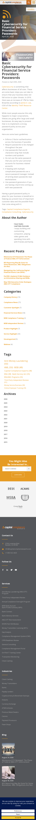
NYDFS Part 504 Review (10, 624)
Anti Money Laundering (16, 362)
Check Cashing (7, 661)
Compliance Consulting (11, 212)
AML (8, 367)
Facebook (3, 570)
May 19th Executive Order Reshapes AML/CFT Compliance (17, 283)
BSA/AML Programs (13, 377)
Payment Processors (9, 720)
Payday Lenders (7, 692)
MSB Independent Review (13, 323)
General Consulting (9, 644)
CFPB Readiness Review (10, 640)
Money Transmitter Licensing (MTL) (15, 628)
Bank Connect (7, 612)
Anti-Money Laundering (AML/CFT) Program (14, 593)
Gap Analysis (6, 632)
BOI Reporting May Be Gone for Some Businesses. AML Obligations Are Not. (17, 265)
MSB (18, 367)
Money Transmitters (9, 683)
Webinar (7, 344)
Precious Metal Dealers (10, 712)
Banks (4, 687)
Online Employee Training (15, 388)
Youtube (16, 570)
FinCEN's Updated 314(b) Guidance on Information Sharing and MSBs (17, 277)
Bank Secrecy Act (21, 374)
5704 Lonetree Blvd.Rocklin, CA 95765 (12, 544)
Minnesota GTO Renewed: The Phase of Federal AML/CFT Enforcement (18, 258)
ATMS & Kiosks (7, 708)
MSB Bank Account (9, 606)
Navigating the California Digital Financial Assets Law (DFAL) (17, 271)
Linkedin (7, 570)
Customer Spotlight (11, 308)
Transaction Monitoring (10, 657)
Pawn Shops (6, 724)
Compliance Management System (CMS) (16, 636)
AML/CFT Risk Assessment (11, 620)
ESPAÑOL (31, 9)
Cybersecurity (7, 87)
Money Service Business (14, 385)
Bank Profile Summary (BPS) (12, 607)
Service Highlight (10, 334)
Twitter (11, 570)
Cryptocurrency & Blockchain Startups (15, 696)
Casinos (5, 716)
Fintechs (5, 700)
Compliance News (11, 302)
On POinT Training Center (11, 653)
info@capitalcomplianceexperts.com (18, 549)
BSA (7, 374)
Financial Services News (13, 313)
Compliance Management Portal (13, 649)
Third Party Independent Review (13, 598)
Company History (10, 297)
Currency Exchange (9, 704)
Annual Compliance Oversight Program (16, 602)
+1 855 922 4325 (11, 553)
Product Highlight (11, 329)
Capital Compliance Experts (18, 209)
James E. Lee (26, 103)
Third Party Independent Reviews (16, 381)
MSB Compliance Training (14, 318)
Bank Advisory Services (10, 616)
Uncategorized (9, 339)
